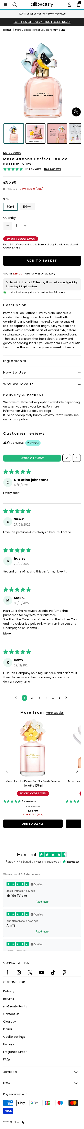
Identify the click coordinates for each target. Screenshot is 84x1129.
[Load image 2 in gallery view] (35, 133)
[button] (14, 4)
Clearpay (9, 1021)
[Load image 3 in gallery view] (57, 133)
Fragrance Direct (15, 1052)
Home (7, 30)
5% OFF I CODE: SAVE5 (33, 793)
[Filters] (66, 458)
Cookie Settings (14, 1037)
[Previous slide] (6, 771)
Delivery (8, 991)
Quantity (9, 218)
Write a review (32, 458)
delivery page (41, 411)
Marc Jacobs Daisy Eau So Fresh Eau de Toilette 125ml (33, 783)
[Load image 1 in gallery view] (14, 133)
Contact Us (11, 1014)
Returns (8, 999)
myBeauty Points (15, 1006)
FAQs (6, 1059)
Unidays (8, 1044)
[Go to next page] (67, 698)
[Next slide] (77, 771)
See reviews (52, 169)
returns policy (18, 419)
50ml (10, 207)
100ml (28, 207)
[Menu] (5, 4)
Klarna (7, 1029)
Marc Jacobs (12, 153)
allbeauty (18, 1122)
